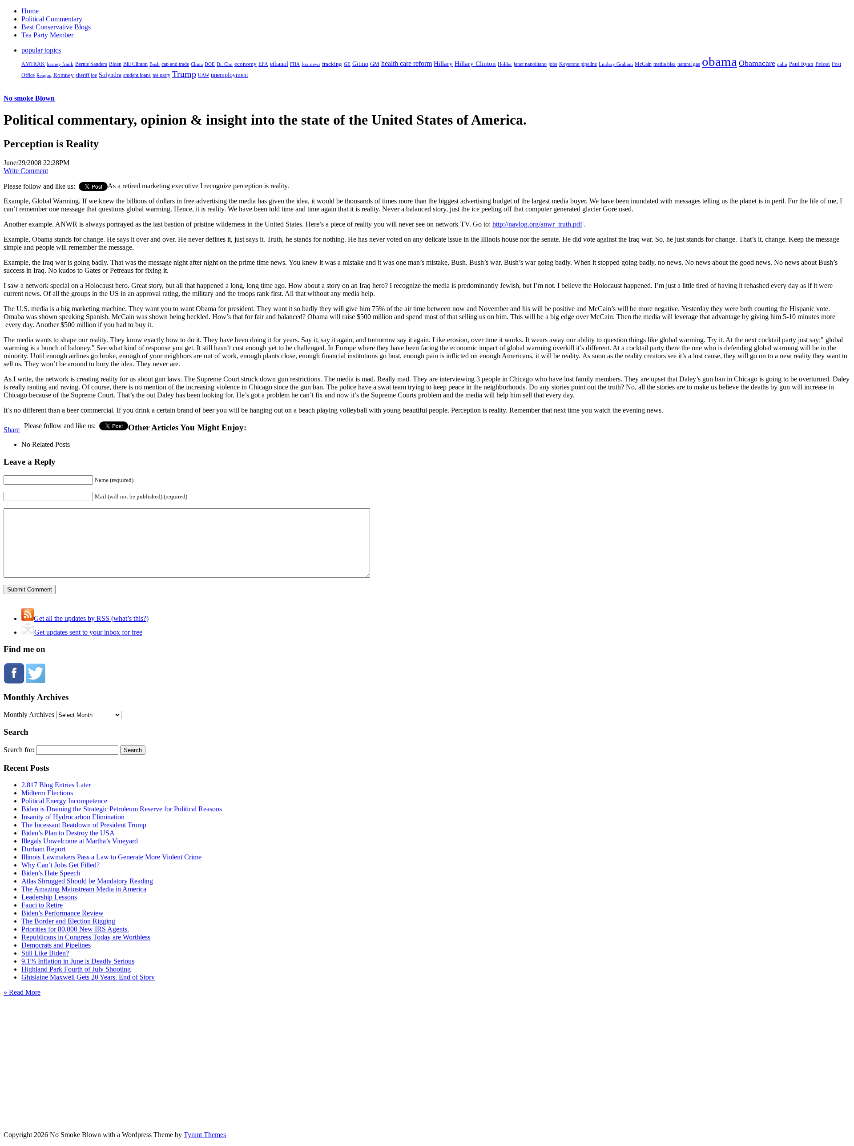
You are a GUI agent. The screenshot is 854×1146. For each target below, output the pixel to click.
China (197, 64)
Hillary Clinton (475, 63)
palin (782, 64)
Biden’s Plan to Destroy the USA (68, 833)
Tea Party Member (47, 35)
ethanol (279, 63)
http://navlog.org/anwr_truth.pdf (537, 224)
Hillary (443, 63)
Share (12, 429)
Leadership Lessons (49, 897)
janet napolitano (530, 64)
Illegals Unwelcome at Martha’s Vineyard (79, 841)
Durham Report (43, 849)
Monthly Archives (29, 714)
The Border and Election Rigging (68, 921)
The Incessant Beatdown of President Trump (83, 825)
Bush (154, 64)
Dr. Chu (225, 64)
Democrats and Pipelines (56, 945)
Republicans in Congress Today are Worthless (85, 937)
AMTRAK (33, 64)
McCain (643, 64)
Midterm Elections (47, 793)
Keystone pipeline (578, 64)
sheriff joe (86, 75)
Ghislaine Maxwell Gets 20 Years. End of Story (88, 977)
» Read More (22, 992)
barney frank (60, 64)
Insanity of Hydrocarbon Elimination (73, 817)
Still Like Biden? (45, 953)
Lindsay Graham (616, 64)
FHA (295, 64)
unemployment (229, 74)
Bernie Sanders (91, 64)
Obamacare (757, 63)
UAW (203, 75)
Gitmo (360, 63)
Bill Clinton (135, 64)
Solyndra (110, 75)
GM (374, 64)
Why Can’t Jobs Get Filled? (60, 865)
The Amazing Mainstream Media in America (83, 889)
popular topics (41, 50)
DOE (210, 64)
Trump (184, 74)
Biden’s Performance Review (62, 913)
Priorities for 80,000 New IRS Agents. (75, 929)
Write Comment (26, 170)
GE (347, 64)
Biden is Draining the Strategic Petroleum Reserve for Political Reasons (121, 809)
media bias (664, 64)
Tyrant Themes (205, 1134)
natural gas (688, 64)
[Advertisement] (427, 1052)
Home (30, 11)
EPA (263, 64)
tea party (161, 75)
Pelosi (822, 64)
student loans (137, 75)
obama (719, 61)
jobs (552, 64)
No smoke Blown (29, 98)
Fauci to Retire (42, 905)
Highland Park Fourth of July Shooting (76, 969)
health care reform (406, 63)
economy (245, 64)
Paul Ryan (801, 64)
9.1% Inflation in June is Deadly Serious (77, 961)
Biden (115, 64)
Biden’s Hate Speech (50, 873)
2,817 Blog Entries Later (56, 785)
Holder (505, 64)
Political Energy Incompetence (64, 801)
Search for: (19, 749)
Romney (63, 75)
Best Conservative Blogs (56, 27)
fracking (332, 64)
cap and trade (175, 64)
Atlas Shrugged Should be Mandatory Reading (87, 881)
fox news (311, 64)
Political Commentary (51, 19)
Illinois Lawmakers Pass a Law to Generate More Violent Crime (111, 857)
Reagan (44, 75)
